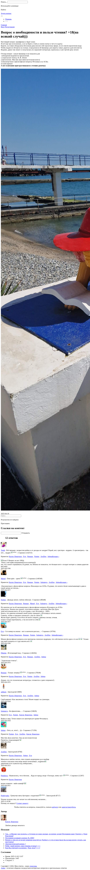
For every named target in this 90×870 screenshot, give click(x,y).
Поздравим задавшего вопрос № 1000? (19, 838)
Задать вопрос (6, 13)
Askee (3, 868)
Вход (3, 27)
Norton (36, 556)
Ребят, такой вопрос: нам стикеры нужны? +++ (22, 846)
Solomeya (43, 582)
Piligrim (3, 653)
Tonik (3, 550)
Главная (4, 25)
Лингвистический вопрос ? (15, 844)
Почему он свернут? (8, 803)
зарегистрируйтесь (69, 807)
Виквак (30, 556)
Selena (50, 556)
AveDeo (43, 556)
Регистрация (9, 27)
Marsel (3, 579)
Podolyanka (5, 796)
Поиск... (4, 2)
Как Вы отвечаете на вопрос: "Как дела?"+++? (22, 848)
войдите (55, 807)
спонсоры (33, 866)
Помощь (8, 19)
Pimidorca (4, 776)
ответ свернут (22, 803)
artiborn (3, 692)
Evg (24, 556)
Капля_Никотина (15, 556)
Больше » (55, 556)
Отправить (26, 533)
